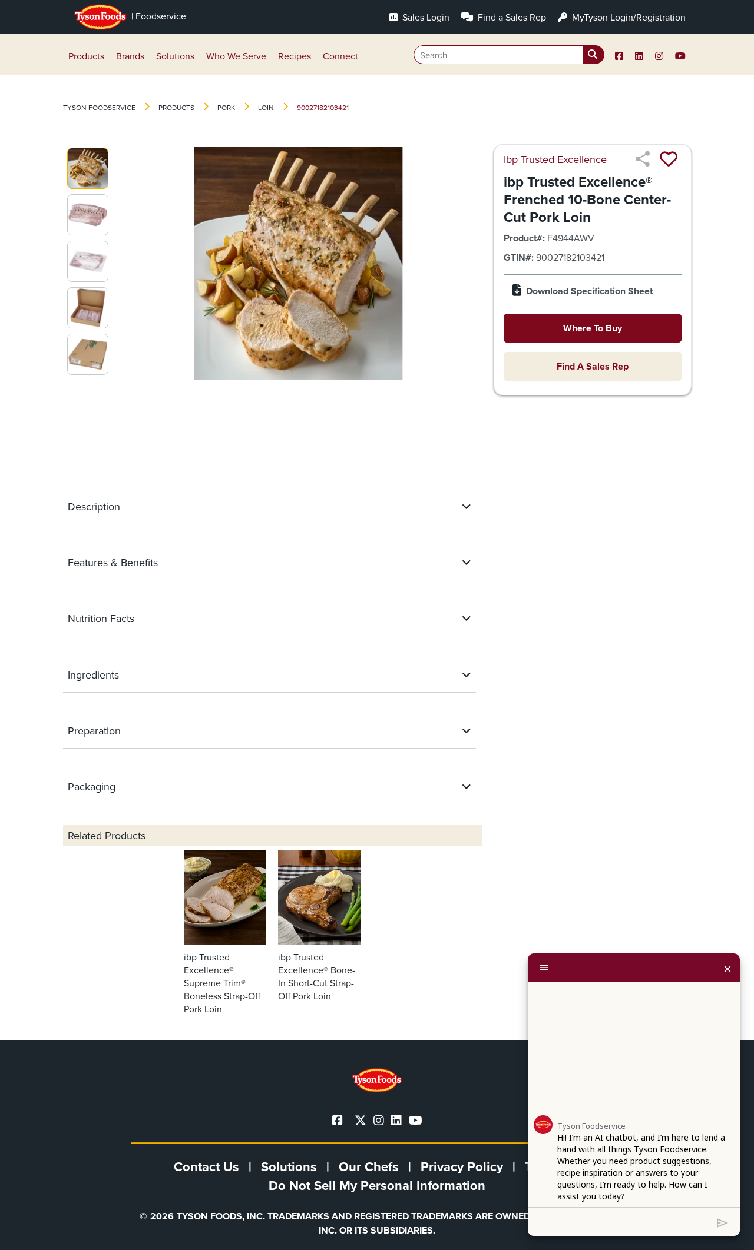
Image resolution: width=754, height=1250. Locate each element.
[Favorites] (668, 158)
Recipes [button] (294, 55)
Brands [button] (130, 55)
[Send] (722, 1222)
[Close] (727, 967)
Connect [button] (340, 55)
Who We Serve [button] (236, 55)
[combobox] (509, 54)
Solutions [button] (175, 55)
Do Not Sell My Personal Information (377, 1185)
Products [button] (86, 55)
